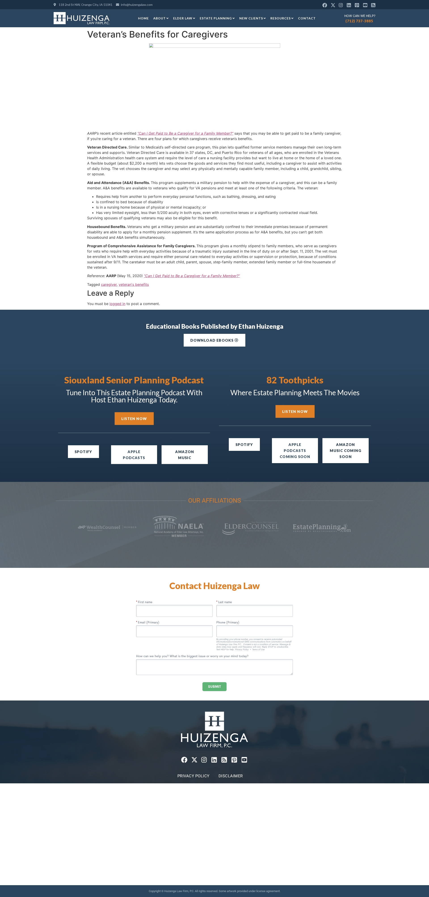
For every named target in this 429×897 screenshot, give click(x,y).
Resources (280, 18)
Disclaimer (231, 776)
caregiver (109, 284)
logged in (117, 303)
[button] (295, 450)
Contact (307, 18)
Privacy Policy (193, 776)
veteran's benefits (134, 284)
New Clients (251, 18)
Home (143, 18)
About (159, 18)
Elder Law (182, 18)
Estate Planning (216, 18)
